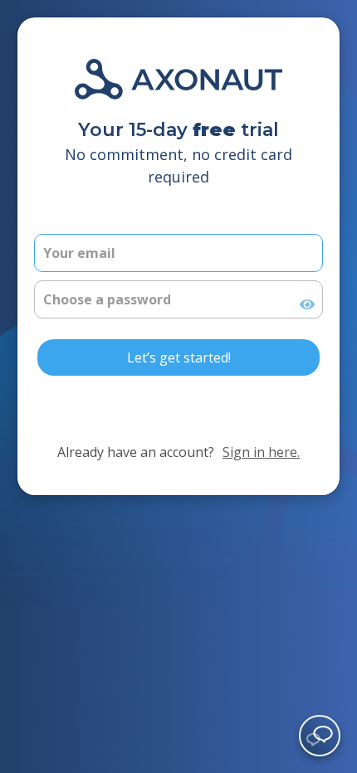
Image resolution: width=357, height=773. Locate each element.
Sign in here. (261, 452)
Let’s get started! (179, 357)
